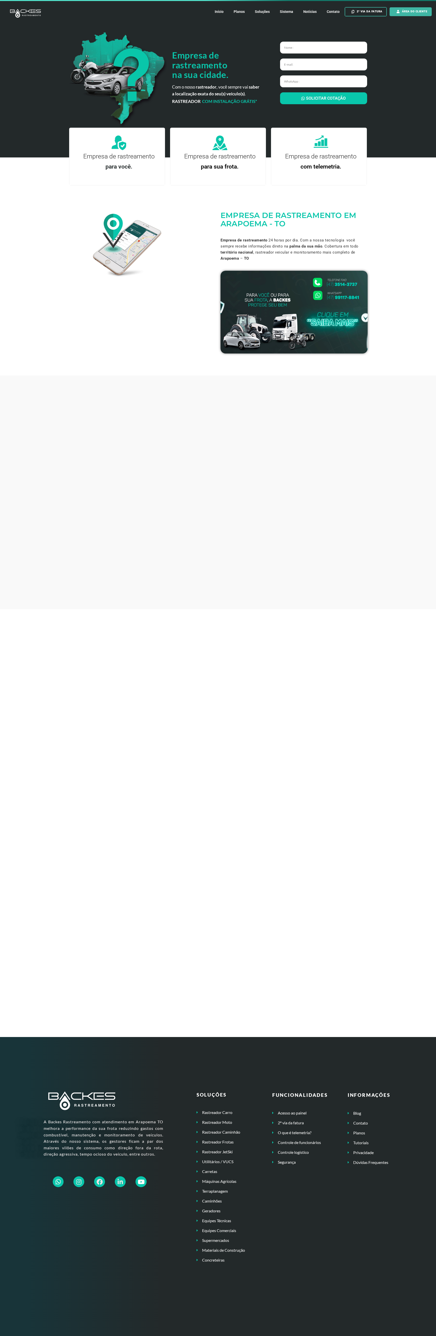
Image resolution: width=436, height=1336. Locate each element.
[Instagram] (78, 1181)
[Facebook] (99, 1181)
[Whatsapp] (58, 1181)
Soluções (262, 12)
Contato (333, 12)
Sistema (286, 12)
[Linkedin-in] (120, 1181)
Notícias (310, 12)
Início (219, 12)
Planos (239, 12)
